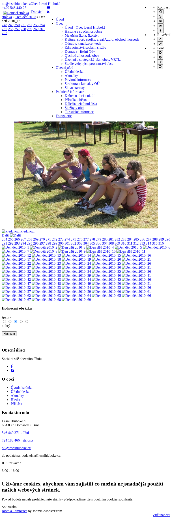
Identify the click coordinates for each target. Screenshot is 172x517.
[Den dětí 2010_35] (106, 271)
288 (155, 239)
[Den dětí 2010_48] (46, 283)
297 (42, 243)
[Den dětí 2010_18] (46, 259)
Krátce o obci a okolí (79, 96)
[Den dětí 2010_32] (16, 271)
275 (73, 239)
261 (42, 29)
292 (10, 243)
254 (42, 25)
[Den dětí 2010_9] (72, 251)
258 (23, 29)
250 (17, 25)
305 (92, 243)
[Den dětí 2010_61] (136, 291)
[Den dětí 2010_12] (16, 255)
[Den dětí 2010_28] (46, 267)
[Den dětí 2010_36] (136, 271)
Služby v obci (74, 108)
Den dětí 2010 (25, 17)
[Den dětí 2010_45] (106, 279)
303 (79, 243)
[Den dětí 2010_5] (128, 247)
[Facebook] (12, 366)
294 (23, 243)
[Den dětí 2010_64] (76, 295)
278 (92, 239)
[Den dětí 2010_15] (106, 255)
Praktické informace (70, 92)
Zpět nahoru (161, 515)
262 (4, 33)
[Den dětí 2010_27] (16, 267)
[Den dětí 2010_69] (76, 299)
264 (4, 239)
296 (36, 243)
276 (79, 239)
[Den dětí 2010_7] (15, 251)
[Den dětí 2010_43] (46, 279)
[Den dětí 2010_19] (76, 259)
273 (61, 239)
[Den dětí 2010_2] (43, 247)
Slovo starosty (75, 88)
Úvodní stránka (21, 387)
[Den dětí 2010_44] (76, 279)
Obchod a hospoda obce (82, 55)
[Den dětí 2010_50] (106, 283)
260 (36, 29)
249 (10, 25)
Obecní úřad (64, 67)
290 (167, 239)
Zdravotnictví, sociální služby (85, 47)
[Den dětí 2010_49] (76, 283)
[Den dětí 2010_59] (76, 291)
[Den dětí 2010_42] (16, 279)
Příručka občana (76, 100)
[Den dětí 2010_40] (106, 275)
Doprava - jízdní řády (80, 51)
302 (73, 243)
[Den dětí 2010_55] (106, 287)
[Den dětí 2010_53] (46, 287)
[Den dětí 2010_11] (130, 251)
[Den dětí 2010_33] (46, 271)
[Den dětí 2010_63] (46, 295)
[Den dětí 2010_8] (43, 251)
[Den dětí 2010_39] (76, 275)
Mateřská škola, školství (82, 35)
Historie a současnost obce (83, 31)
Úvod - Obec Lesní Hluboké (85, 27)
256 (10, 29)
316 (161, 243)
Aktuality (71, 75)
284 (130, 239)
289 (161, 239)
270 (42, 239)
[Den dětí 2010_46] (136, 279)
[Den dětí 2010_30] (106, 267)
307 (105, 243)
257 (17, 29)
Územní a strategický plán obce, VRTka (93, 59)
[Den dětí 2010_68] (46, 299)
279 (98, 239)
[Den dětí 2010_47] (16, 283)
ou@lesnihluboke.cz (16, 4)
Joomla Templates (14, 511)
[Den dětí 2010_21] (136, 259)
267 (23, 239)
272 (54, 239)
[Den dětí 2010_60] (106, 291)
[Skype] (12, 370)
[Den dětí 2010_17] (16, 259)
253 (36, 25)
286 (142, 239)
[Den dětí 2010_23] (46, 263)
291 (4, 243)
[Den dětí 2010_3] (72, 247)
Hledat (15, 400)
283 (123, 239)
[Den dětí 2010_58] (46, 291)
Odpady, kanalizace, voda (83, 43)
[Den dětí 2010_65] (106, 295)
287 (148, 239)
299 (54, 243)
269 (36, 239)
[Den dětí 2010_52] (16, 287)
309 (117, 243)
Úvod (60, 19)
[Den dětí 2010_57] (16, 291)
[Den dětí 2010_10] (101, 251)
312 (136, 243)
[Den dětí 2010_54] (76, 287)
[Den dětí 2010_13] (46, 255)
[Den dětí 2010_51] (136, 283)
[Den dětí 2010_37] (16, 275)
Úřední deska (74, 71)
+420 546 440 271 (15, 8)
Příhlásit (16, 404)
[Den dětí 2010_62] (16, 295)
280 (105, 239)
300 (61, 243)
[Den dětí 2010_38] (46, 275)
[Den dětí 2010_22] (16, 263)
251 (23, 25)
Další (5, 235)
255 (4, 29)
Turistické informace (79, 112)
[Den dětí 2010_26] (136, 263)
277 (86, 239)
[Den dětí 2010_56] (136, 287)
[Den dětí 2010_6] (156, 247)
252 (29, 25)
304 (86, 243)
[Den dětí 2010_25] (106, 263)
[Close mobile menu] (48, 12)
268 (29, 239)
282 (117, 239)
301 (67, 243)
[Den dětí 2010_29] (76, 267)
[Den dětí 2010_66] (136, 295)
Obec (59, 23)
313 (142, 243)
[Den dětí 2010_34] (76, 271)
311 (129, 243)
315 (154, 243)
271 (48, 239)
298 (48, 243)
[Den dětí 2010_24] (76, 263)
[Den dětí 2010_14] (76, 255)
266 (17, 239)
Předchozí (27, 231)
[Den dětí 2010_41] (136, 275)
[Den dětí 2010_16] (136, 255)
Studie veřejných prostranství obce (89, 63)
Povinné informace (78, 80)
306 (98, 243)
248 (4, 25)
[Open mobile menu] (48, 8)
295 (29, 243)
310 (123, 243)
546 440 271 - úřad (15, 433)
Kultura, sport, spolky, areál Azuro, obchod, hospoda (102, 39)
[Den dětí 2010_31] (136, 267)
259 (29, 29)
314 (148, 243)
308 (111, 243)
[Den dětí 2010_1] (15, 247)
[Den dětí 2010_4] (100, 247)
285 (136, 239)
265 (10, 239)
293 (17, 243)
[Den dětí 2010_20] (106, 259)
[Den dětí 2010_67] (16, 299)
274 (67, 239)
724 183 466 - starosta (17, 440)
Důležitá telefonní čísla (81, 104)
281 (111, 239)
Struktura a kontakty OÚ (82, 84)
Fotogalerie (64, 116)
